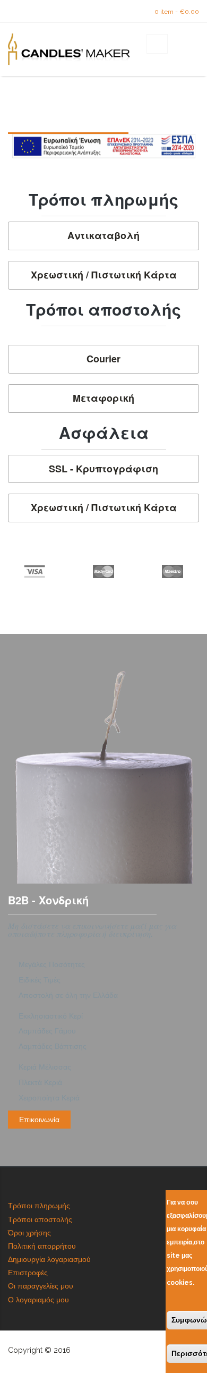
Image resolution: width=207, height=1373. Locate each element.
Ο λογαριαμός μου (38, 1299)
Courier (103, 359)
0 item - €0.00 (176, 11)
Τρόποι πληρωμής (39, 1205)
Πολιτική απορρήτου (42, 1246)
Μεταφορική (103, 398)
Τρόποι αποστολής (40, 1219)
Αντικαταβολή (103, 236)
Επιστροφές (28, 1272)
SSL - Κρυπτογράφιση (103, 469)
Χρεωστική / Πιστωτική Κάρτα (104, 275)
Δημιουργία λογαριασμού (49, 1259)
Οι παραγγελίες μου (40, 1286)
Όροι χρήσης (29, 1232)
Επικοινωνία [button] (39, 1119)
